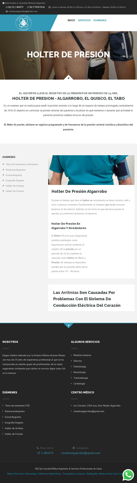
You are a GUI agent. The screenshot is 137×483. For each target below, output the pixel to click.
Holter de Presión (15, 191)
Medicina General (82, 355)
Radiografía (92, 473)
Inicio (71, 20)
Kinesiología (80, 372)
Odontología (80, 366)
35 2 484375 (45, 453)
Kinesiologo (31, 473)
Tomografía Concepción (74, 473)
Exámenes (100, 20)
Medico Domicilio (15, 473)
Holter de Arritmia (15, 185)
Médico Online (106, 473)
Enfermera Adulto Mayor (49, 473)
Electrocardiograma (15, 169)
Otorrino (78, 360)
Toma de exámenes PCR (17, 405)
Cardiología (79, 383)
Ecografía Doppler (15, 180)
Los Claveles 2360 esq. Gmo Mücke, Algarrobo (97, 405)
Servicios (84, 20)
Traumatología (81, 377)
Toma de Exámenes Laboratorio (22, 164)
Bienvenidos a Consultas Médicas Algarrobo (25, 3)
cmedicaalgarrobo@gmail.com (23, 11)
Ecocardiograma (14, 175)
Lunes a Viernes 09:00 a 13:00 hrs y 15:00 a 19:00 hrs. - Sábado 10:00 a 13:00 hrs (88, 7)
